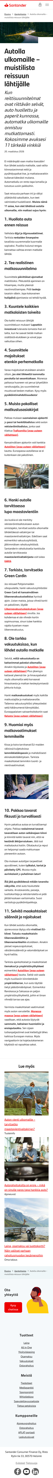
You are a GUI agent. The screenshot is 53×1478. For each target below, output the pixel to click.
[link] (7, 4)
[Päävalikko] (47, 4)
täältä (7, 561)
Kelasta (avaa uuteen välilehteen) (23, 716)
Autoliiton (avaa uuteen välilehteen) (24, 447)
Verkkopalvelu (40, 4)
